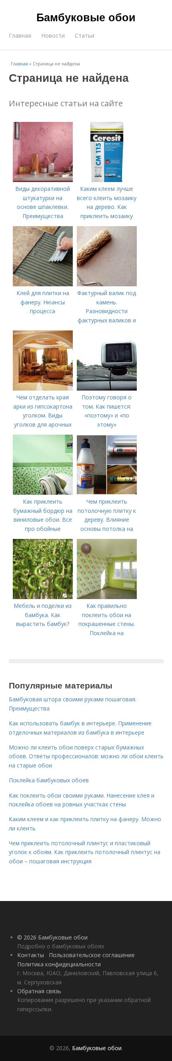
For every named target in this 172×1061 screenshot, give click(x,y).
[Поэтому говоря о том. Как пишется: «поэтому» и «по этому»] (107, 388)
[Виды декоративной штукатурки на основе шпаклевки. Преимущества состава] (43, 180)
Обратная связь (39, 991)
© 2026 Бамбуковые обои (52, 937)
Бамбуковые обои (86, 16)
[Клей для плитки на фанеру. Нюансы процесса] (43, 284)
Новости (53, 35)
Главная (20, 35)
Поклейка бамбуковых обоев (49, 780)
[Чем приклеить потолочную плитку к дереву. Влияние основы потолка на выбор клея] (107, 492)
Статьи (84, 35)
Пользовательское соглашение (92, 955)
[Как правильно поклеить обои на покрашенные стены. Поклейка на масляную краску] (107, 597)
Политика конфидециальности (59, 964)
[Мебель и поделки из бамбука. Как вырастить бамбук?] (43, 597)
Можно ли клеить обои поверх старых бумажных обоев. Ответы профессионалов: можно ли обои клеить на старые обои (86, 756)
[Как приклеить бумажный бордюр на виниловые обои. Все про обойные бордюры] (43, 492)
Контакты (30, 955)
